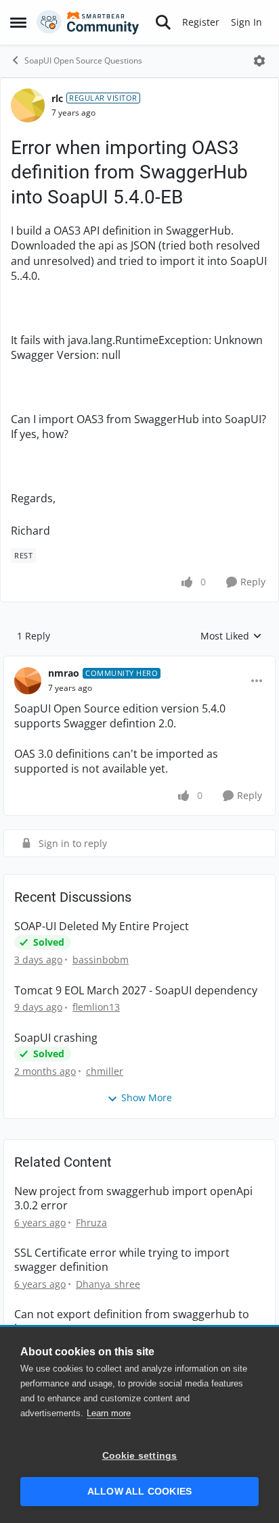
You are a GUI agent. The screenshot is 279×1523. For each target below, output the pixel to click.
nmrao (63, 673)
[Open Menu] (259, 60)
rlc (57, 98)
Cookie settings (139, 1456)
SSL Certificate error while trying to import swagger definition (122, 1260)
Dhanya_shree (108, 1284)
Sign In (246, 22)
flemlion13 (96, 1006)
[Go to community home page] (88, 22)
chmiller (104, 1071)
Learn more (109, 1413)
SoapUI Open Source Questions (83, 60)
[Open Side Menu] (18, 22)
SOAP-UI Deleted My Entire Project (101, 926)
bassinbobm (100, 959)
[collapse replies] (139, 662)
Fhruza (91, 1222)
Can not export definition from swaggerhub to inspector (131, 1321)
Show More (146, 1097)
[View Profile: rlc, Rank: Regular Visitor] (28, 105)
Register (200, 22)
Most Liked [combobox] (231, 636)
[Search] (163, 22)
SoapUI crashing (56, 1038)
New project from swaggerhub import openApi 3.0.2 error (133, 1198)
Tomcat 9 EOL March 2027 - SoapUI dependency (135, 991)
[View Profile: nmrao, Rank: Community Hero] (27, 680)
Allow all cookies (139, 1491)
